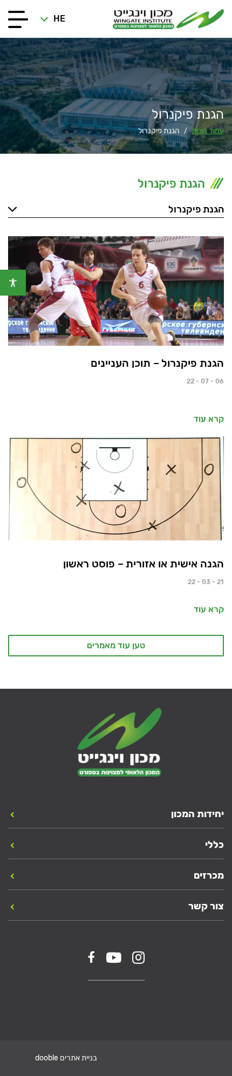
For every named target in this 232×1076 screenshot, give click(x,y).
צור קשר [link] (206, 906)
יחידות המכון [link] (197, 814)
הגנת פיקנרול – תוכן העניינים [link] (157, 363)
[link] (13, 283)
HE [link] (59, 18)
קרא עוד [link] (209, 419)
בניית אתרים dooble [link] (66, 1058)
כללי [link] (214, 845)
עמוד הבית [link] (208, 130)
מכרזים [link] (209, 875)
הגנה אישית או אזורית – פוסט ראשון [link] (143, 563)
